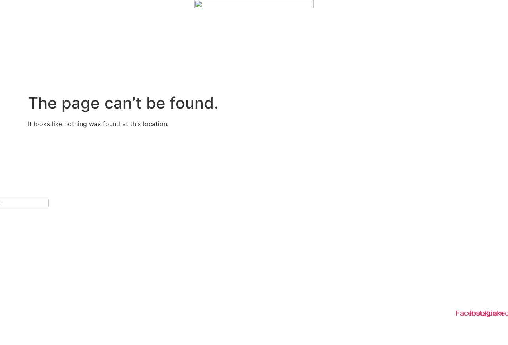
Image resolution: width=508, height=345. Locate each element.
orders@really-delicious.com (36, 240)
